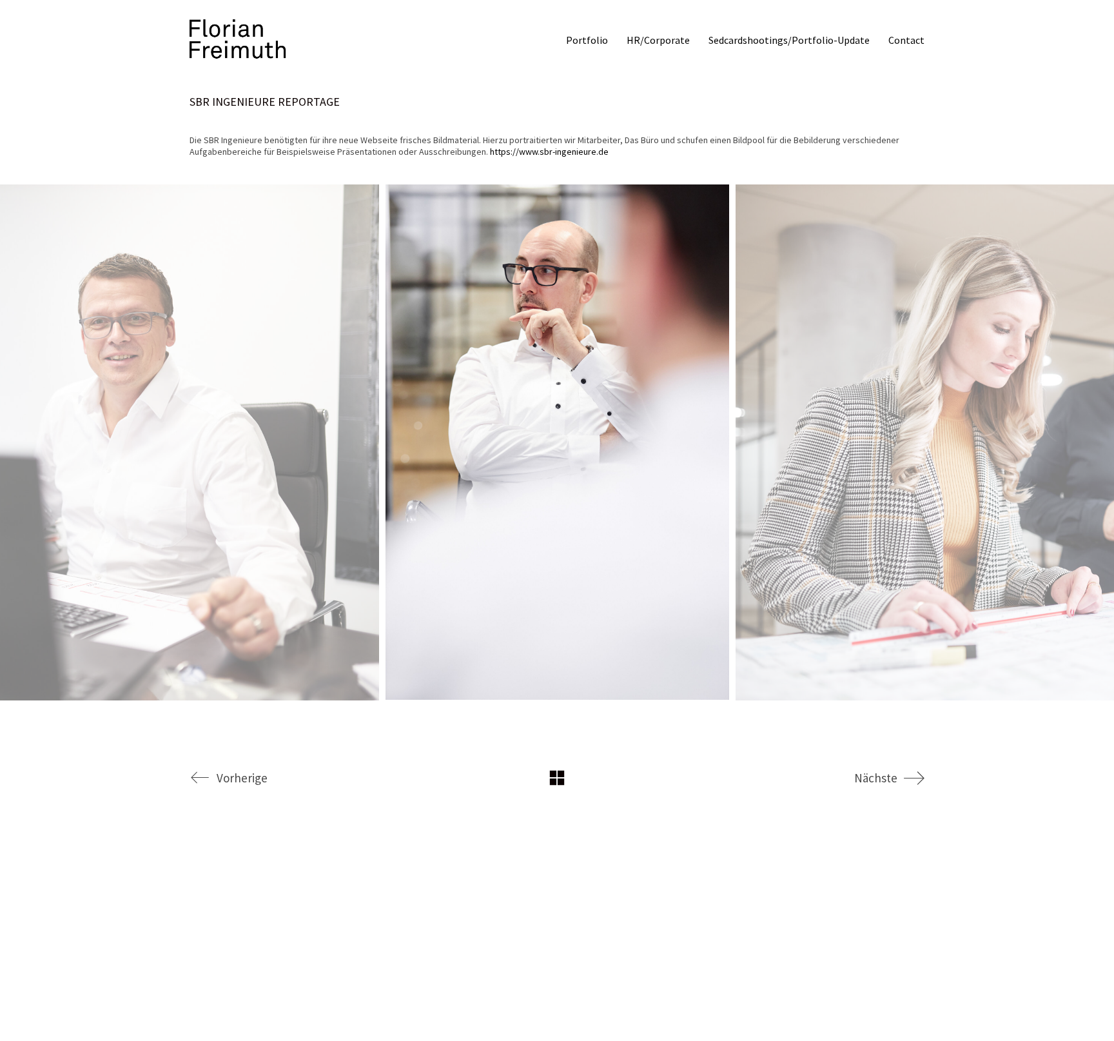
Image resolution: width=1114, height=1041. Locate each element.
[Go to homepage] (238, 39)
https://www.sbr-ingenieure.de (549, 151)
